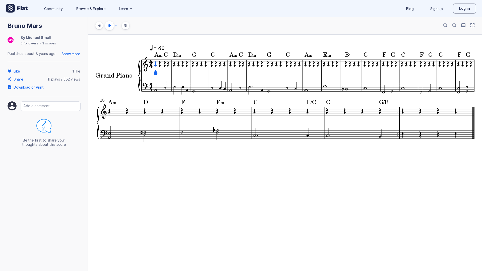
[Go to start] (99, 25)
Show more (71, 54)
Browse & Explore (90, 9)
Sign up (436, 9)
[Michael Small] (11, 40)
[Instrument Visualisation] (125, 25)
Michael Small (38, 37)
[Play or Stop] (109, 25)
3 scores (49, 43)
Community (53, 9)
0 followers (29, 43)
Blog (410, 9)
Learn (123, 9)
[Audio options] (116, 25)
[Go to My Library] (17, 8)
